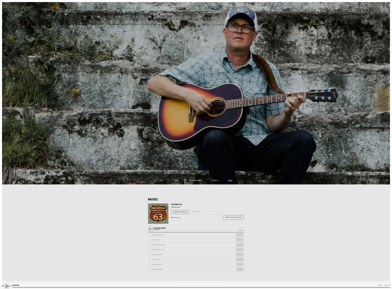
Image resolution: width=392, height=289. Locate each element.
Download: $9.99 (180, 212)
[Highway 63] (158, 213)
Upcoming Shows (195, 180)
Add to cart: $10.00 (233, 217)
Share (198, 212)
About (176, 180)
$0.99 (240, 235)
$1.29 (380, 285)
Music (230, 180)
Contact (215, 180)
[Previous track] (240, 227)
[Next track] (243, 227)
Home (161, 180)
